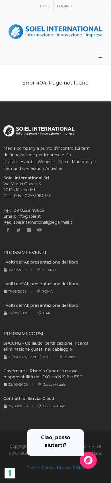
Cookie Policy (39, 467)
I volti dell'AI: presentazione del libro (40, 262)
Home (44, 6)
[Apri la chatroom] (88, 460)
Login (63, 6)
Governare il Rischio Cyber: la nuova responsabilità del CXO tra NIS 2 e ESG (43, 373)
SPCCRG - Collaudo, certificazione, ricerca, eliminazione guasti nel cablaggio (46, 346)
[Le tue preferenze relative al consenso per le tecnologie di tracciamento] (10, 473)
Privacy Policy (71, 467)
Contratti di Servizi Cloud (28, 398)
